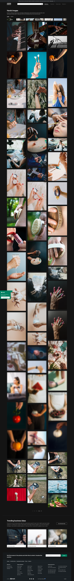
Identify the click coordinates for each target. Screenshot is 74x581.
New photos (52, 3)
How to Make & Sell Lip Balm (52, 569)
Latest (8, 16)
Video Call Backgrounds (30, 574)
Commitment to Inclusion (20, 561)
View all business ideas (61, 523)
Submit (64, 555)
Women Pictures (19, 571)
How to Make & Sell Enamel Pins (62, 568)
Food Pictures (40, 567)
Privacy (26, 561)
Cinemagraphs (40, 570)
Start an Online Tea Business (52, 567)
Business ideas (58, 3)
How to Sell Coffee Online (61, 569)
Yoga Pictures (29, 573)
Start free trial (5, 297)
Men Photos (29, 571)
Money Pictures (29, 568)
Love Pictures (39, 571)
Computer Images (40, 568)
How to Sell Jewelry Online (51, 571)
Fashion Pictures (29, 566)
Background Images (30, 570)
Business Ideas (50, 566)
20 (41, 510)
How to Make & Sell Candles (62, 571)
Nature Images (29, 567)
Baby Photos (19, 574)
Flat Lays (18, 570)
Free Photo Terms (13, 561)
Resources (64, 3)
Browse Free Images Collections (9, 568)
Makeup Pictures (40, 566)
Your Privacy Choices (41, 578)
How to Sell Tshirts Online (51, 572)
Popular (12, 16)
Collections (46, 3)
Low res (23, 49)
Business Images (19, 566)
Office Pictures (19, 568)
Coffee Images (19, 567)
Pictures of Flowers (20, 573)
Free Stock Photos (9, 566)
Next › (39, 510)
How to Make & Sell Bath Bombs (62, 566)
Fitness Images (40, 573)
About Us (29, 561)
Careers (8, 561)
